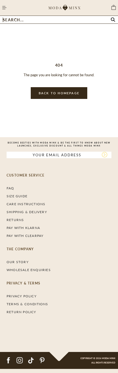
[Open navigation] (4, 8)
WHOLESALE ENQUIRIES (29, 270)
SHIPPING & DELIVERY (27, 212)
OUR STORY (18, 262)
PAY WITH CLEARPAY (25, 236)
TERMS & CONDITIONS (27, 304)
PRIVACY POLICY (21, 296)
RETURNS (15, 220)
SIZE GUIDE (17, 196)
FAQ (10, 188)
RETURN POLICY (21, 312)
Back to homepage (59, 93)
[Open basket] (113, 8)
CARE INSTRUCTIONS (26, 204)
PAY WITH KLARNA (23, 228)
